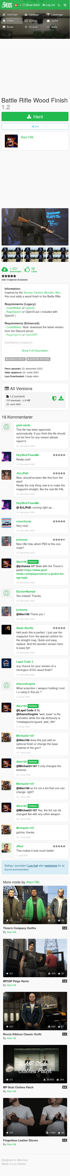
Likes (34, 271)
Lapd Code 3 (24, 661)
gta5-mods (23, 425)
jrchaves (22, 539)
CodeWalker (13, 308)
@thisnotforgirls (27, 714)
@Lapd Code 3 (26, 710)
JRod (19, 846)
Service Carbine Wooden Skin (42, 292)
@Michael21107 (26, 766)
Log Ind (33, 865)
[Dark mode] (59, 5)
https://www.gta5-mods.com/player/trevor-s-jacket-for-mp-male (40, 573)
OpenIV (30, 308)
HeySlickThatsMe (27, 455)
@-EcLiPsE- (24, 507)
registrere (51, 865)
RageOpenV (14, 312)
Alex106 (27, 137)
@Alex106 (22, 614)
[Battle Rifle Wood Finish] (35, 227)
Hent (37, 116)
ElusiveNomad (25, 591)
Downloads (15, 271)
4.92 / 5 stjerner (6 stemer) (15, 280)
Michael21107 (25, 735)
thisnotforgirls (25, 684)
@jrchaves (23, 566)
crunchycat (23, 521)
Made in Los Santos (14, 1164)
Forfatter (33, 561)
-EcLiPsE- (22, 473)
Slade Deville (24, 628)
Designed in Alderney (15, 1160)
